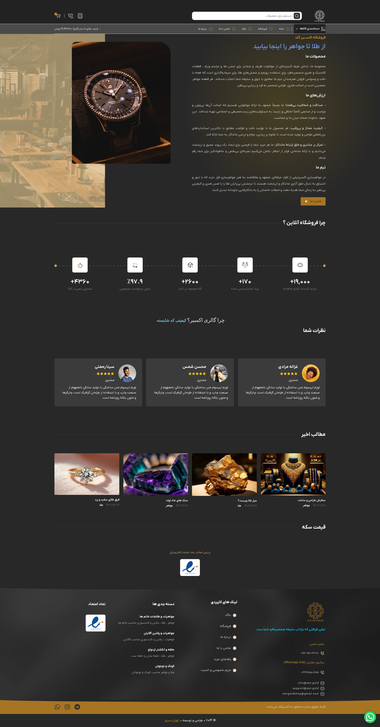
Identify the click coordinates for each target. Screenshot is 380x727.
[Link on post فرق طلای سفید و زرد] (86, 474)
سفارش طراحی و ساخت (312, 500)
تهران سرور (171, 720)
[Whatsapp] (57, 707)
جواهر (306, 505)
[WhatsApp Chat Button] (370, 717)
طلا (239, 506)
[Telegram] (77, 707)
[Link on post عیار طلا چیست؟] (224, 474)
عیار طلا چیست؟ (247, 501)
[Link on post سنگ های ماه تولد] (155, 474)
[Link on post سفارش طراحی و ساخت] (293, 474)
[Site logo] (320, 16)
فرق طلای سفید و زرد (107, 500)
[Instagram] (67, 707)
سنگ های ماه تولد (177, 500)
